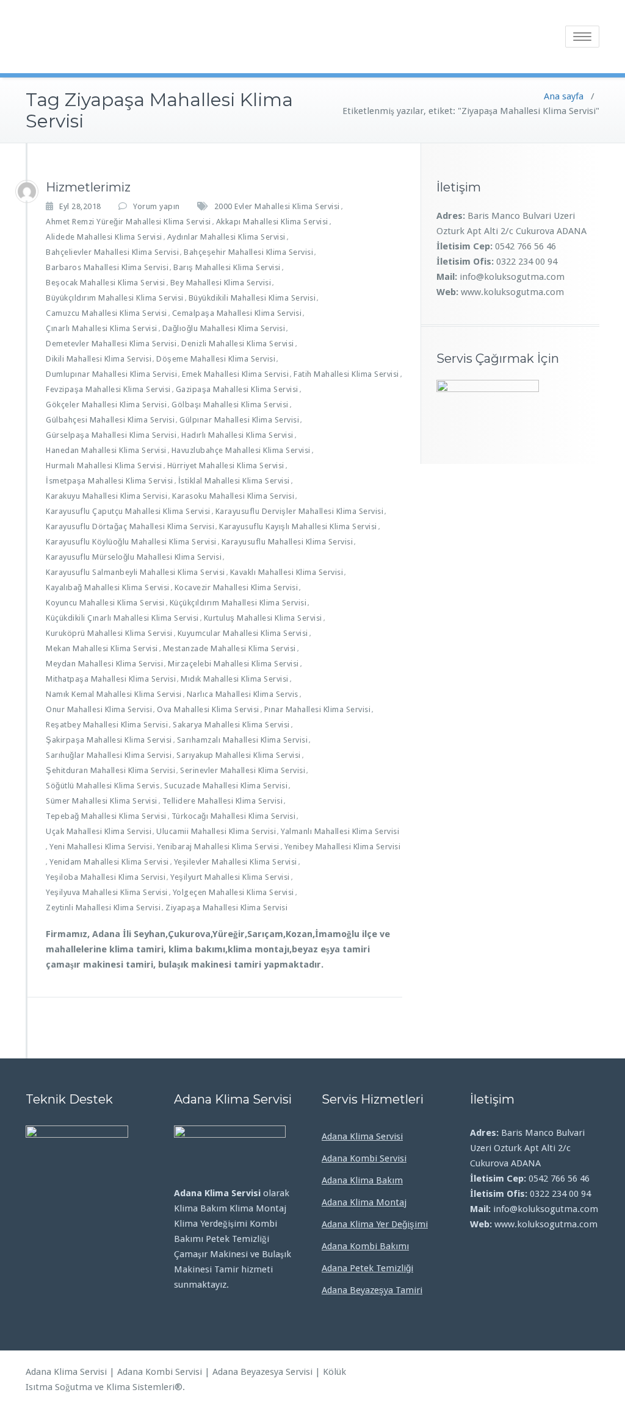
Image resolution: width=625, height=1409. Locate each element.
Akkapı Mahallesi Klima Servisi (272, 221)
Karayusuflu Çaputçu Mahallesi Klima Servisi (128, 511)
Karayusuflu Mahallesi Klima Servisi (287, 541)
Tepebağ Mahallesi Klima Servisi (106, 816)
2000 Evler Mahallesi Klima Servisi (277, 206)
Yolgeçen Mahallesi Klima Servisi (233, 892)
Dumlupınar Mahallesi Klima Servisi (111, 374)
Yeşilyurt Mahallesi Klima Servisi (230, 877)
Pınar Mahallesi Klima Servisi (317, 709)
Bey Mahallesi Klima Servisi (221, 282)
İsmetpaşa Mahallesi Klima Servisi (109, 480)
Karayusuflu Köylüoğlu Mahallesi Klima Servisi (131, 541)
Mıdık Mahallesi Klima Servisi (235, 678)
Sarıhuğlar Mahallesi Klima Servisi (109, 755)
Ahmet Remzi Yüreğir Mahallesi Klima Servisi (128, 221)
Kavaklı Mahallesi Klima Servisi (287, 572)
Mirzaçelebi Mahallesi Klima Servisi (233, 663)
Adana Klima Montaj (364, 1202)
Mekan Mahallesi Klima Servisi (102, 648)
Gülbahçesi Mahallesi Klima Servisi (110, 419)
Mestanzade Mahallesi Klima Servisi (229, 648)
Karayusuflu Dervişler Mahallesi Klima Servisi (299, 511)
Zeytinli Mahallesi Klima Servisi (103, 907)
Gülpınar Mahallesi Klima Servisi (239, 419)
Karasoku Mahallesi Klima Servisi (233, 496)
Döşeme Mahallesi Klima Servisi (215, 358)
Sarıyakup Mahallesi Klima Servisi (238, 755)
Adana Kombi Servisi (364, 1158)
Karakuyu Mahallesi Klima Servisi (106, 496)
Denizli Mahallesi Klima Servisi (237, 343)
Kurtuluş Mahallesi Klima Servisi (263, 617)
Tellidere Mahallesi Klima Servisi (222, 800)
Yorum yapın (156, 206)
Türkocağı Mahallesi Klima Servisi (234, 816)
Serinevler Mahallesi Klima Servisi (242, 770)
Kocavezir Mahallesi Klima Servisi (236, 587)
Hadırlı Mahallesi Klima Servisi (237, 435)
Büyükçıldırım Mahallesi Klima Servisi (115, 297)
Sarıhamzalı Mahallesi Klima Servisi (242, 739)
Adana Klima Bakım (362, 1180)
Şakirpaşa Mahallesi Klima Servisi (109, 739)
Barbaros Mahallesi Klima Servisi (107, 267)
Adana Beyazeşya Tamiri (372, 1290)
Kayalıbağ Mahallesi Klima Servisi (108, 587)
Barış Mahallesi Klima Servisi (227, 267)
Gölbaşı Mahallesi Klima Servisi (230, 404)
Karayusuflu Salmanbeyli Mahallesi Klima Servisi (135, 572)
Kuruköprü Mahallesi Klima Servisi (109, 633)
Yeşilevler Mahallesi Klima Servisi (235, 861)
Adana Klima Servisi (362, 1136)
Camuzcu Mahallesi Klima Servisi (106, 313)
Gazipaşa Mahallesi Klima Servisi (237, 389)
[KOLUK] (26, 191)
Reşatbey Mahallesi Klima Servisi (107, 724)
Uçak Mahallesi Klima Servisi (98, 831)
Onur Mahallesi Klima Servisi (99, 709)
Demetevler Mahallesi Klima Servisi (111, 343)
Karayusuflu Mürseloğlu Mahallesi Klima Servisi (134, 557)
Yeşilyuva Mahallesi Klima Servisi (107, 892)
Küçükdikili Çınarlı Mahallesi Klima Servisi (122, 617)
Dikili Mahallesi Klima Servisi (98, 358)
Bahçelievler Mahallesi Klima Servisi (112, 252)
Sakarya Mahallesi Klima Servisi (231, 724)
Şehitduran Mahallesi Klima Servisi (110, 770)
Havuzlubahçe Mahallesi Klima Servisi (241, 450)
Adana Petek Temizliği (367, 1268)
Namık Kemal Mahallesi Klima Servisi (114, 694)
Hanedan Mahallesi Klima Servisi (106, 450)
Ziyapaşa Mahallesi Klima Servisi (226, 907)
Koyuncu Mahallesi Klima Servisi (105, 602)
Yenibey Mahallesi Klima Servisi (342, 846)
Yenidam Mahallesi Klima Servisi (109, 861)
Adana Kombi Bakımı (365, 1246)
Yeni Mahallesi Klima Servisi (100, 846)
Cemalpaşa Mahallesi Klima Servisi (237, 313)
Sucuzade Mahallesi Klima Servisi (225, 785)
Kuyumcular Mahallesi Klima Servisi (243, 633)
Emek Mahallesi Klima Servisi (235, 374)
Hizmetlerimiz (88, 187)
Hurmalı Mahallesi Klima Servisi (104, 465)
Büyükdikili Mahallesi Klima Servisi (252, 297)
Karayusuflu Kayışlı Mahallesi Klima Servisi (298, 526)
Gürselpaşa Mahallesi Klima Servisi (111, 435)
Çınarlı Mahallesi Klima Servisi (101, 328)
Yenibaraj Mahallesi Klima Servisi (218, 846)
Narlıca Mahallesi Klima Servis (242, 694)
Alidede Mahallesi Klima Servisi (104, 236)
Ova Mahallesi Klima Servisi (208, 709)
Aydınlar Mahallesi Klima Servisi (226, 236)
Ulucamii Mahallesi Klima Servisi (216, 831)
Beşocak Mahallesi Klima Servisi (105, 282)
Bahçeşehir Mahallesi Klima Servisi (248, 252)
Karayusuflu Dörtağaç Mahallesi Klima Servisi (130, 526)
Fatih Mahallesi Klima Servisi (346, 374)
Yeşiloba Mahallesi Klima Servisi (105, 877)
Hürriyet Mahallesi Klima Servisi (225, 465)
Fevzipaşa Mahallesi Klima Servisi (108, 389)
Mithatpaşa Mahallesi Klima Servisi (111, 678)
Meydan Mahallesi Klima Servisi (104, 663)
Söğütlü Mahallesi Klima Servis (102, 785)
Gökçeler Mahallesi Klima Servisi (106, 404)
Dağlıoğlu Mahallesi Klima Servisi (224, 328)
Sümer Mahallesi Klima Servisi (101, 800)
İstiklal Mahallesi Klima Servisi (234, 480)
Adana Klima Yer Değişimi (375, 1224)
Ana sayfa (563, 96)
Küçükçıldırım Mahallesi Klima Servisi (238, 602)
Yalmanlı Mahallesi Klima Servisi (340, 831)
